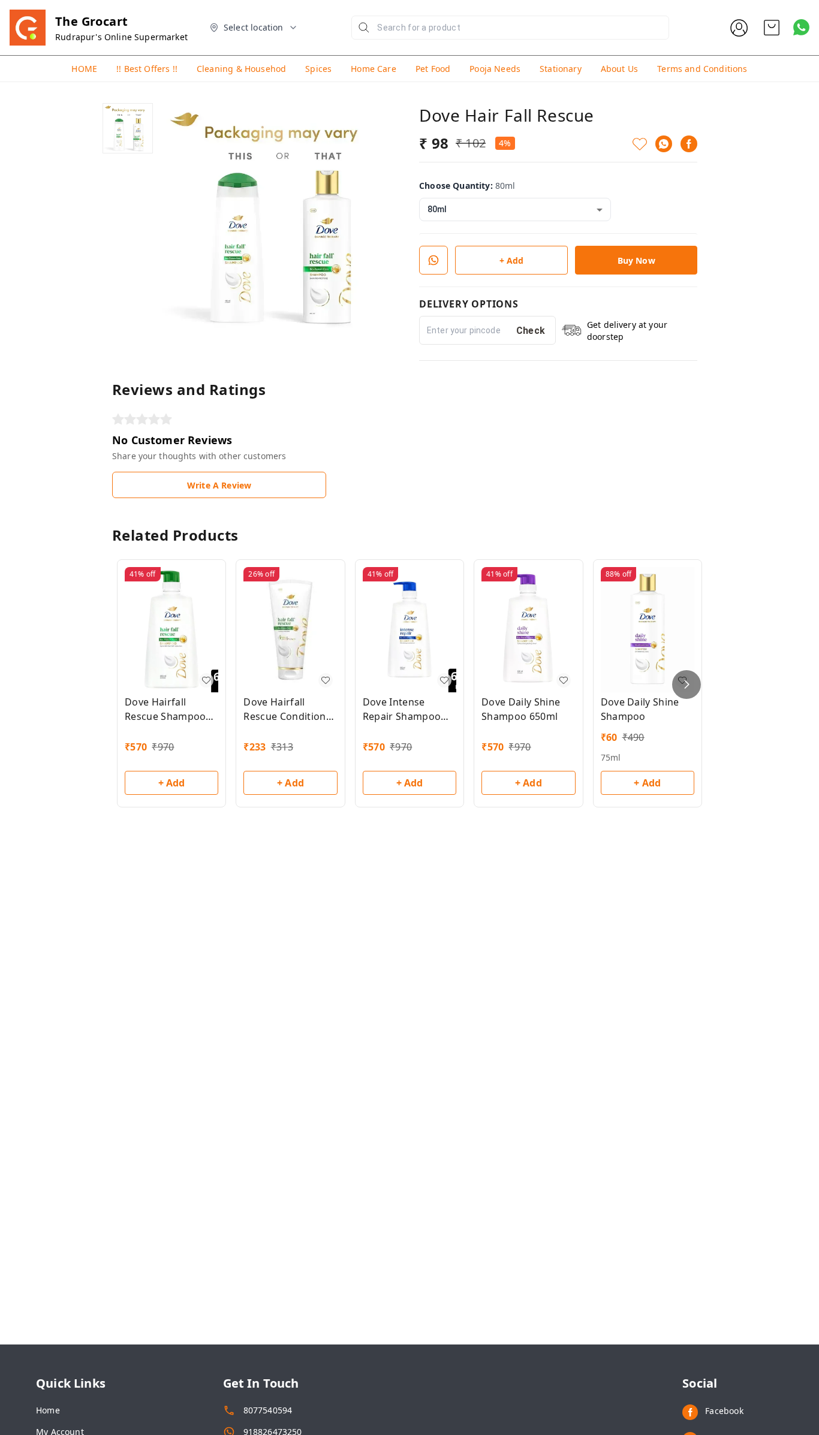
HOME (84, 68)
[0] (771, 28)
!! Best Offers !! (146, 68)
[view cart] (771, 28)
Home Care (373, 68)
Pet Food (432, 68)
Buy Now (636, 260)
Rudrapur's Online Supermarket (121, 37)
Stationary (561, 68)
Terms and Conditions (702, 68)
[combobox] (515, 209)
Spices (318, 68)
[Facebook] (689, 143)
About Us (619, 68)
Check (531, 330)
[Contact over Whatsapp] (801, 27)
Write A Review (219, 485)
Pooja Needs (494, 68)
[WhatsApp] (663, 143)
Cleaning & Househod (241, 68)
